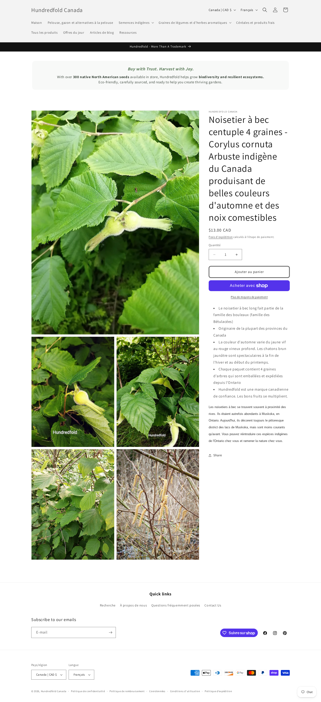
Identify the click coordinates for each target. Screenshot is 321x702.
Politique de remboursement (127, 691)
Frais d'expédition (221, 237)
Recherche (108, 605)
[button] (136, 23)
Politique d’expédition (218, 691)
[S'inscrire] (110, 632)
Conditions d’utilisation (185, 691)
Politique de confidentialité (88, 691)
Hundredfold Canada (54, 691)
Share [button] (217, 455)
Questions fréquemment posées (175, 605)
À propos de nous (133, 605)
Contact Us (212, 605)
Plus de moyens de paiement (249, 297)
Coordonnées (157, 691)
